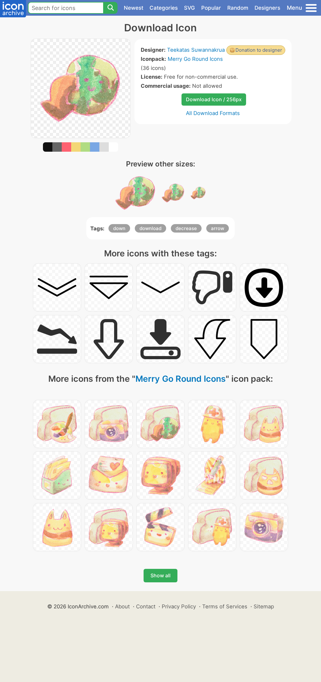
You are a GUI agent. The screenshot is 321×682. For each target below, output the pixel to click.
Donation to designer (258, 50)
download (150, 228)
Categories (164, 8)
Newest (133, 8)
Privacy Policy (179, 606)
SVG (189, 8)
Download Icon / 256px (214, 99)
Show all (160, 575)
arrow (217, 228)
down (119, 228)
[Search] (110, 8)
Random (237, 8)
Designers (267, 8)
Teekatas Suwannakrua (196, 50)
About (122, 606)
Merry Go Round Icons (195, 59)
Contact (145, 606)
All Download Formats (213, 113)
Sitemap (264, 606)
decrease (186, 228)
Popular (211, 8)
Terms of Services (224, 606)
